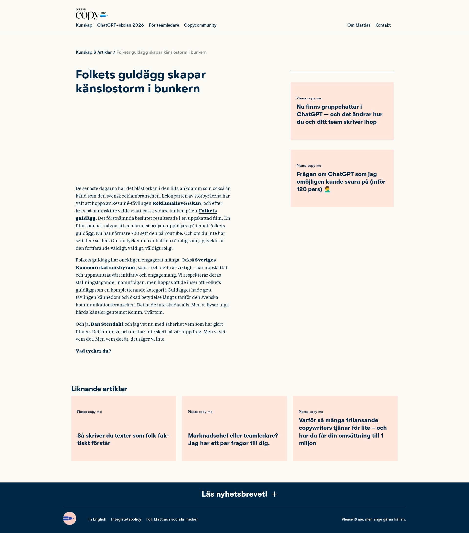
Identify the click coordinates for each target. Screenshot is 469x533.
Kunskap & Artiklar (94, 52)
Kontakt (383, 25)
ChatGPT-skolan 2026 (120, 25)
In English (97, 519)
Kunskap (84, 25)
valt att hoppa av (93, 203)
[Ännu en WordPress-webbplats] (92, 19)
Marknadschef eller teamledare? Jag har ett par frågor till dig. (233, 439)
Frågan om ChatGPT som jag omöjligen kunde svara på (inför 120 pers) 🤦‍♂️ (341, 182)
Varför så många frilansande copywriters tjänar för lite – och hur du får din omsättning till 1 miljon (343, 432)
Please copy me (309, 98)
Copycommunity (200, 25)
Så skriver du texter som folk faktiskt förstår (123, 439)
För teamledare (164, 25)
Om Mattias (359, 25)
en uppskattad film (201, 218)
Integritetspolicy (126, 519)
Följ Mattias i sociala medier (172, 519)
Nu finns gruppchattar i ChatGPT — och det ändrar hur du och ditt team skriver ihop (340, 114)
